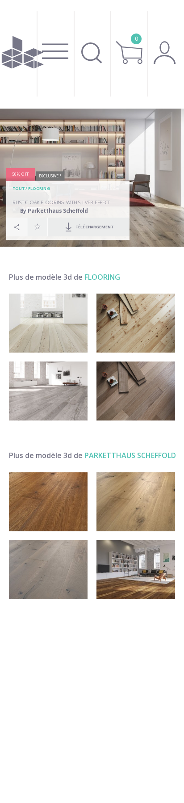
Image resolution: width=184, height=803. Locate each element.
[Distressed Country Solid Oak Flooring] (135, 501)
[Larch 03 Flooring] (135, 323)
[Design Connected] (22, 54)
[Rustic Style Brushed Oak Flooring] (135, 569)
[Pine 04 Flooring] (48, 323)
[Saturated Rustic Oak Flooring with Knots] (48, 501)
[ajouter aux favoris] (37, 226)
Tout (18, 189)
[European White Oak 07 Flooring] (48, 391)
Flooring (39, 189)
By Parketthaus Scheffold (54, 210)
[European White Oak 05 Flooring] (135, 391)
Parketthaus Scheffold (130, 455)
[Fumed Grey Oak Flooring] (48, 569)
